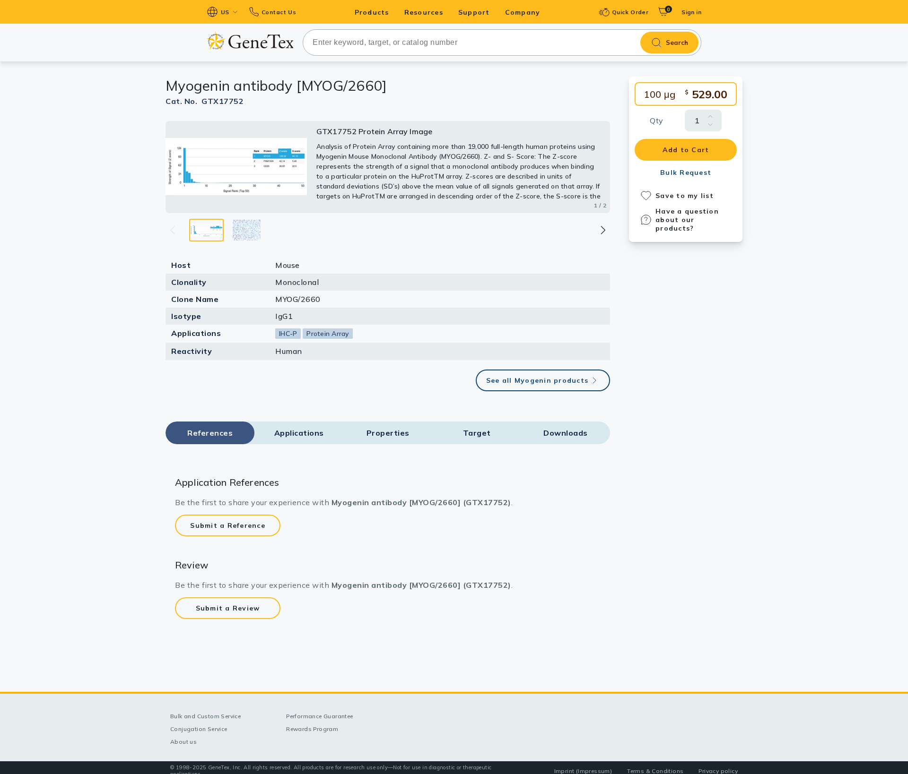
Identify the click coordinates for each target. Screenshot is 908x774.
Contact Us (279, 12)
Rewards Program (312, 728)
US (225, 12)
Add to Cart (686, 150)
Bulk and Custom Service (205, 716)
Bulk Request (685, 172)
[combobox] (502, 42)
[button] (602, 230)
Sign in (691, 12)
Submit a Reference (227, 525)
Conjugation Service (198, 728)
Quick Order (630, 12)
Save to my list (684, 195)
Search (677, 42)
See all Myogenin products (537, 380)
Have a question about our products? (687, 219)
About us (183, 741)
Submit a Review (228, 608)
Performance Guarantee (319, 716)
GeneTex (250, 41)
